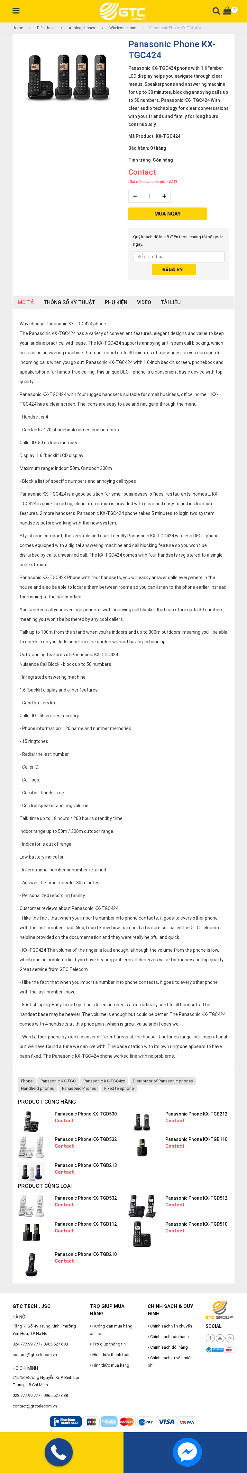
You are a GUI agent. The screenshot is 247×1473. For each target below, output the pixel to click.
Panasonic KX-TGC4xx (104, 1081)
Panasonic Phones (79, 1088)
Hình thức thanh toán (111, 1354)
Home (18, 28)
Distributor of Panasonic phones (163, 1081)
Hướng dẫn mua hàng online (111, 1330)
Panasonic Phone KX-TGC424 (175, 28)
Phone (26, 1081)
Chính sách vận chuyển (170, 1326)
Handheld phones (37, 1088)
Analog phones (81, 28)
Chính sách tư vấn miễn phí (170, 1361)
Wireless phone (122, 28)
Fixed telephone (119, 1088)
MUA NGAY (167, 214)
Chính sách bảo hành (169, 1336)
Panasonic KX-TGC (58, 1081)
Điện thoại (45, 28)
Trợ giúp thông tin (108, 1344)
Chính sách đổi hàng (168, 1347)
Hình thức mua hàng (110, 1365)
